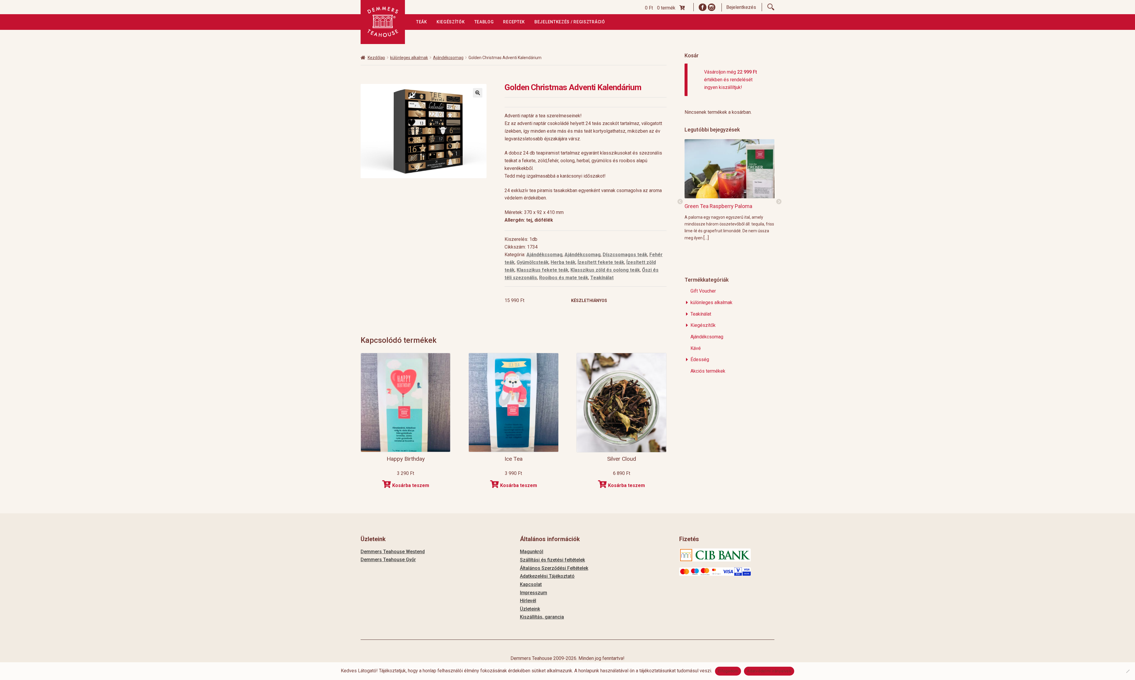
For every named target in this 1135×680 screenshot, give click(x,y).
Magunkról (531, 551)
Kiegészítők (451, 22)
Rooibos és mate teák (563, 277)
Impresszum (533, 592)
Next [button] (779, 202)
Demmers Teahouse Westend (393, 551)
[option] (730, 190)
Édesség (699, 359)
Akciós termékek (707, 371)
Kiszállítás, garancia (542, 617)
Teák (421, 22)
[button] (477, 93)
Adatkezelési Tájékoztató (547, 576)
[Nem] (1128, 671)
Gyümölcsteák (533, 262)
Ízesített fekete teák (601, 262)
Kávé (695, 348)
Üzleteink (530, 609)
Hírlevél (528, 600)
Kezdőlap (376, 57)
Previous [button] (680, 202)
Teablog (484, 22)
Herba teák (563, 262)
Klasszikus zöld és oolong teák (605, 270)
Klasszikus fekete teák (542, 270)
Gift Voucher (703, 291)
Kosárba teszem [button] (410, 485)
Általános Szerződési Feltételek (554, 568)
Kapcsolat (531, 584)
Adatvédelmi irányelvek (769, 670)
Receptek (514, 22)
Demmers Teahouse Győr (388, 559)
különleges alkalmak (409, 57)
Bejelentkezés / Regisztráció (569, 22)
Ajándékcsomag (448, 57)
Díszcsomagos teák (625, 254)
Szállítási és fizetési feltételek (552, 560)
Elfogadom (728, 670)
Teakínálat (602, 277)
